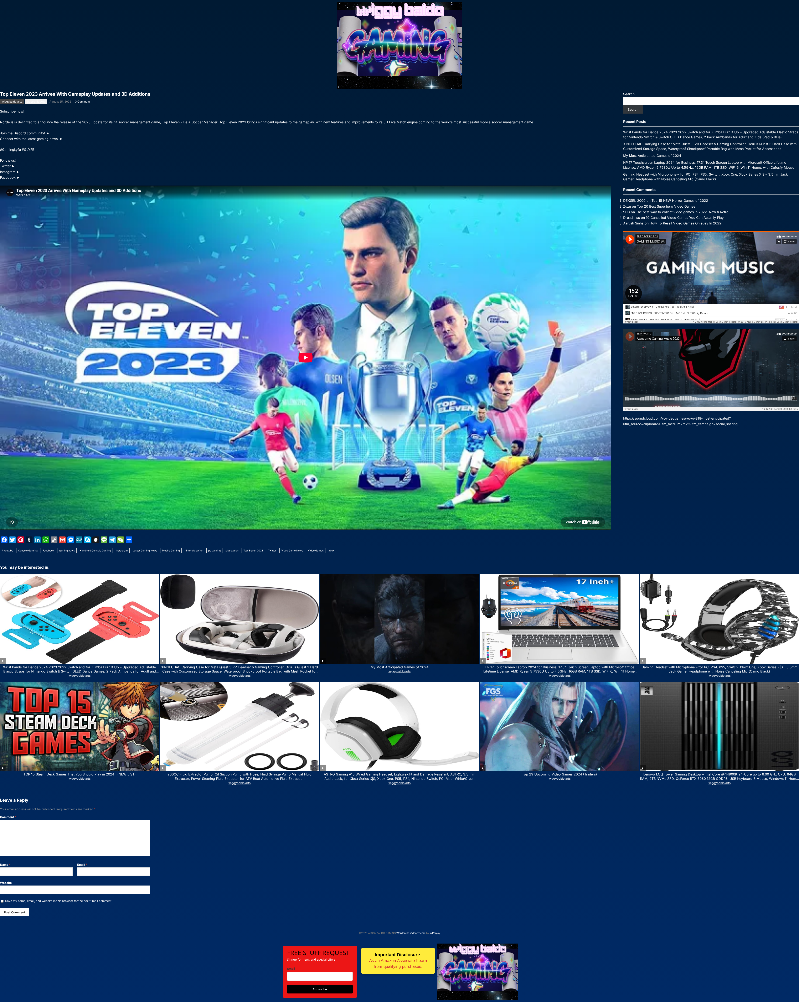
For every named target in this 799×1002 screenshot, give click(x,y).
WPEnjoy (435, 933)
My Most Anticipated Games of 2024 (652, 156)
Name (5, 864)
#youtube (7, 550)
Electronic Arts (36, 101)
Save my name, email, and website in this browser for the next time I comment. (58, 901)
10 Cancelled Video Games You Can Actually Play (685, 218)
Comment (8, 817)
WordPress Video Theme (411, 933)
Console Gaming (27, 550)
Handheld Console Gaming (95, 550)
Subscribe (320, 989)
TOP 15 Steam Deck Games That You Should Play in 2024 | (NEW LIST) (80, 774)
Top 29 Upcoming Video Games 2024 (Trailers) (559, 774)
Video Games (316, 550)
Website (6, 882)
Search (629, 94)
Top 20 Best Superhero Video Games (666, 206)
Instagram (122, 550)
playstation (232, 550)
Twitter (272, 550)
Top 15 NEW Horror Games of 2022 (679, 200)
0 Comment (82, 101)
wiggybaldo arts (12, 101)
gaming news (67, 550)
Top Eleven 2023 (253, 550)
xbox (331, 550)
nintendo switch (194, 550)
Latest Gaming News (145, 550)
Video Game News (292, 550)
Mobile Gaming (171, 550)
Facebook (48, 550)
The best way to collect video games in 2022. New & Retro (682, 212)
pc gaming (214, 550)
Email (82, 864)
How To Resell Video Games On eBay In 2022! (686, 223)
